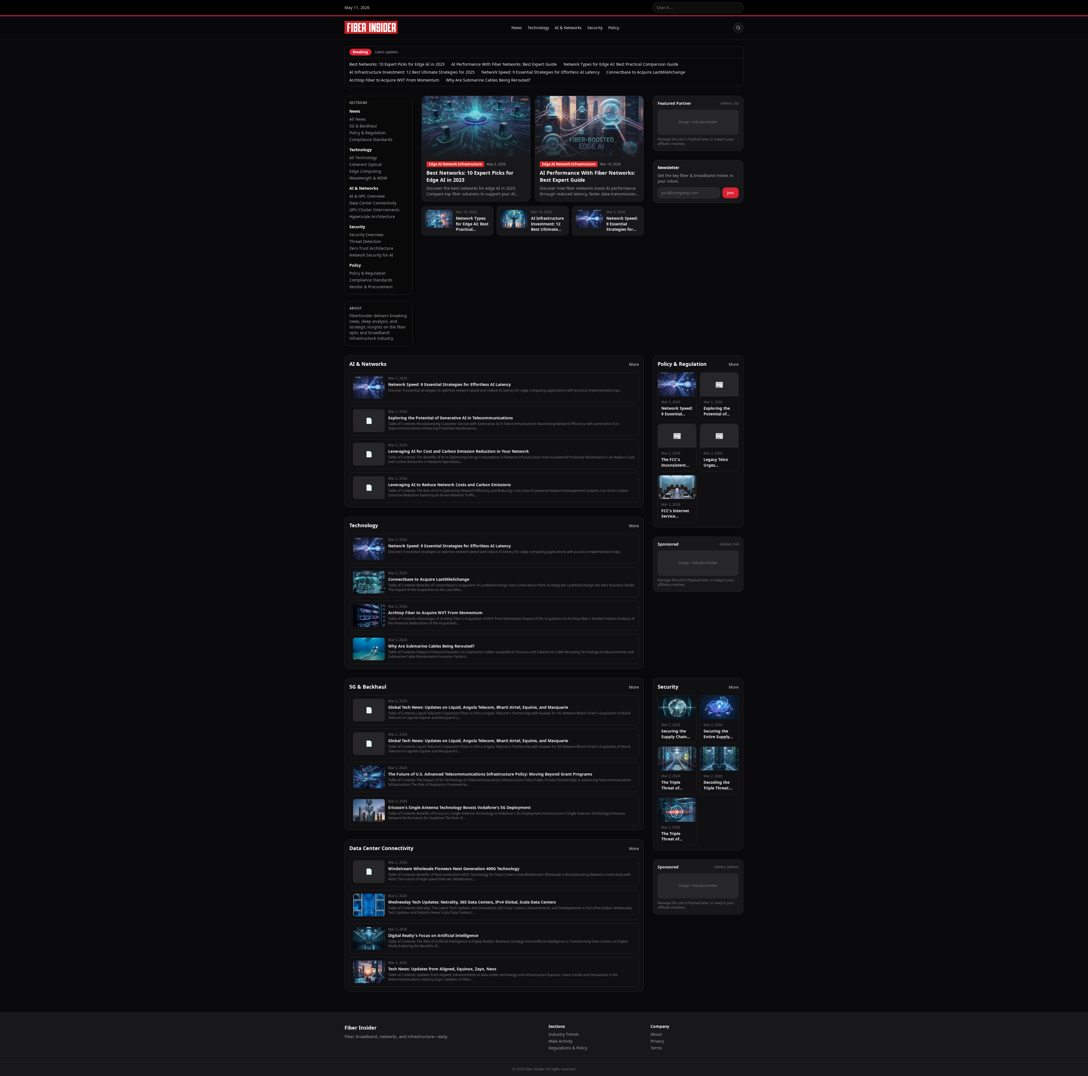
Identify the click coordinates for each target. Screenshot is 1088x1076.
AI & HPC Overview (367, 196)
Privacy (657, 1041)
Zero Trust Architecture (371, 248)
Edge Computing (365, 171)
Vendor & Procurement (371, 286)
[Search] (738, 28)
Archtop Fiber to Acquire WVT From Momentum (394, 80)
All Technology (363, 157)
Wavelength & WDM (368, 178)
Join (730, 192)
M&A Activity (560, 1041)
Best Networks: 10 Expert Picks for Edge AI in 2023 (397, 64)
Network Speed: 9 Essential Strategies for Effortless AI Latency (540, 72)
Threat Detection (365, 241)
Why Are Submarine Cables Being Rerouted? (488, 80)
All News (357, 119)
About (656, 1034)
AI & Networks (568, 27)
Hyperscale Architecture (372, 216)
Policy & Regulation (367, 132)
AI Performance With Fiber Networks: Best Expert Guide (504, 64)
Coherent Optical (365, 164)
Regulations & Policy (568, 1048)
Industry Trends (564, 1034)
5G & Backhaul (363, 126)
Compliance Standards (370, 139)
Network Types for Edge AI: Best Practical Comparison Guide (621, 64)
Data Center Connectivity (372, 203)
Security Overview (366, 234)
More (634, 364)
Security (595, 27)
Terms (656, 1048)
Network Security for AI (371, 255)
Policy (613, 27)
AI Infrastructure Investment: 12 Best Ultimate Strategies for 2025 (412, 72)
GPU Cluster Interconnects (374, 209)
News (516, 27)
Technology (538, 27)
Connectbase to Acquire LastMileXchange (645, 72)
